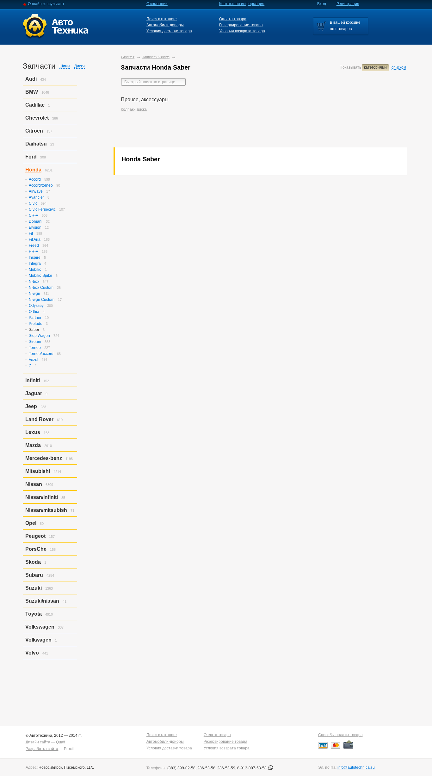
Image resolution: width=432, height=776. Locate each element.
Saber (34, 329)
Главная (127, 57)
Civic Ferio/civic (42, 209)
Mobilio (35, 269)
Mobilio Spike (40, 275)
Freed (34, 245)
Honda (33, 169)
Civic (33, 203)
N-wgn (34, 293)
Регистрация (347, 4)
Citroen (34, 130)
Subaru (34, 575)
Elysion (35, 227)
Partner (35, 317)
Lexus (32, 432)
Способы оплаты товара (340, 735)
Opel (30, 523)
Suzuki (33, 588)
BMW (31, 92)
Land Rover (39, 419)
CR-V (33, 215)
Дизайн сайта (38, 742)
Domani (35, 221)
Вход (321, 4)
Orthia (34, 311)
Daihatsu (36, 143)
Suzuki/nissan (42, 601)
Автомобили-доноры (165, 25)
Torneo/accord (41, 353)
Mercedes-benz (43, 458)
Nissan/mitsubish (46, 510)
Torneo (35, 347)
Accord (35, 179)
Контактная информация (241, 4)
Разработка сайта (42, 749)
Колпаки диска (134, 109)
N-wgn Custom (41, 299)
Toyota (33, 614)
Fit (31, 233)
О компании (157, 4)
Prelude (35, 323)
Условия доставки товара (169, 31)
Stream (35, 341)
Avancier (36, 197)
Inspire (34, 257)
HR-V (33, 251)
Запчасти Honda (156, 57)
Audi (31, 79)
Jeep (31, 406)
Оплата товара (232, 19)
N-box (34, 281)
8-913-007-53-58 (252, 768)
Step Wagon (39, 335)
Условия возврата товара (242, 31)
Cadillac (35, 105)
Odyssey (36, 305)
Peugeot (35, 536)
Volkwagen (38, 640)
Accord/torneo (41, 185)
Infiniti (32, 380)
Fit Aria (34, 239)
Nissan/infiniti (41, 497)
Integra (35, 263)
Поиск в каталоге (161, 19)
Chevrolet (37, 118)
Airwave (36, 191)
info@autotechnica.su (356, 767)
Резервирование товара (241, 25)
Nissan (33, 484)
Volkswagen (39, 627)
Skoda (33, 562)
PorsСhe (35, 549)
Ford (31, 156)
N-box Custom (41, 287)
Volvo (32, 652)
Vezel (33, 359)
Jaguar (33, 393)
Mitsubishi (37, 471)
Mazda (33, 445)
